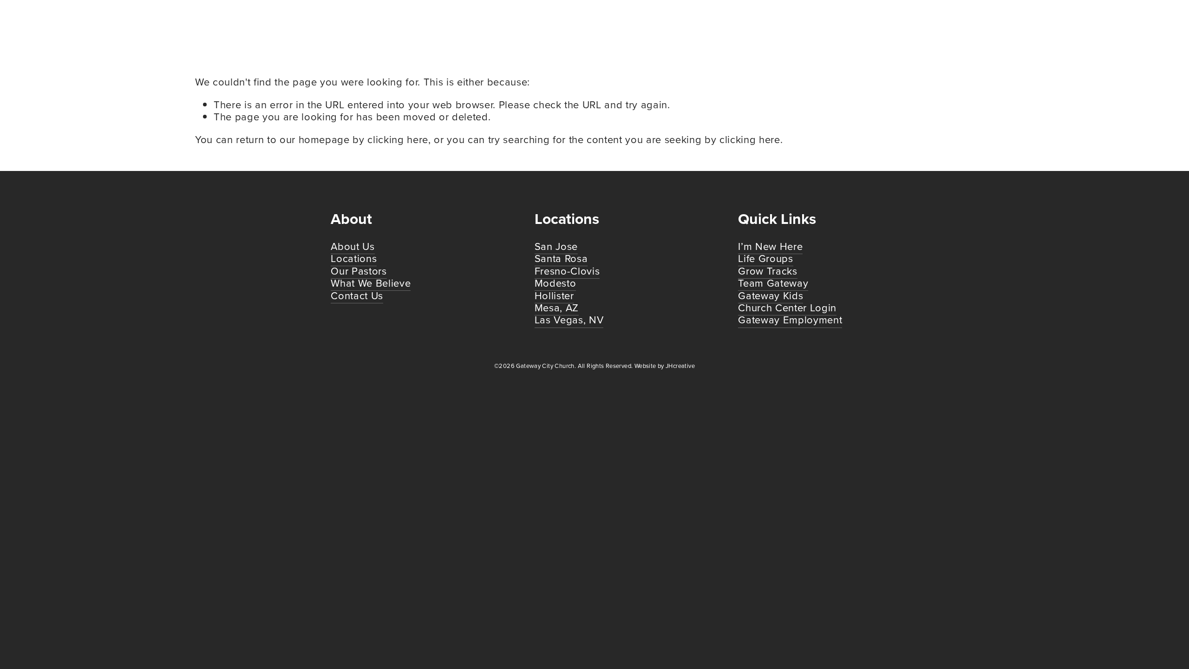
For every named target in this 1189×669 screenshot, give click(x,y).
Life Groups (765, 258)
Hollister (554, 295)
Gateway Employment (790, 319)
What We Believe (371, 282)
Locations (354, 258)
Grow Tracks (767, 270)
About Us (352, 246)
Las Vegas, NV (569, 319)
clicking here (397, 139)
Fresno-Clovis (567, 270)
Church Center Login (787, 307)
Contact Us (357, 295)
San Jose (556, 246)
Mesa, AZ (557, 307)
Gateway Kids (770, 295)
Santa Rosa (561, 258)
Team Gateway (773, 282)
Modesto (555, 282)
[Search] (198, 25)
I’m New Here (770, 246)
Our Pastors (358, 270)
